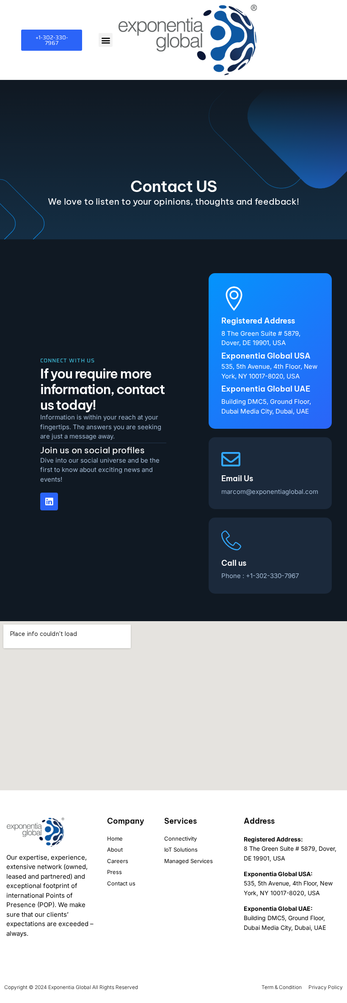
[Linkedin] (49, 501)
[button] (106, 40)
